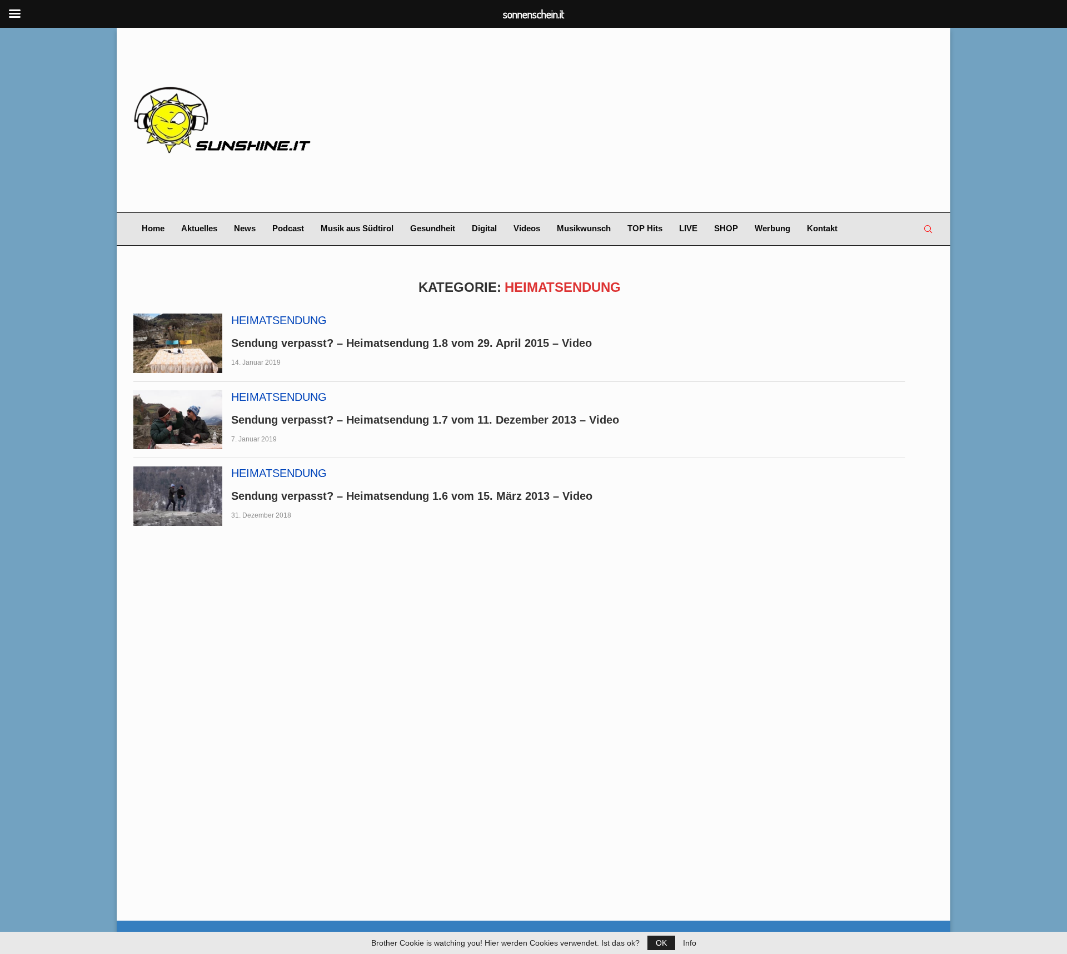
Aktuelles (199, 228)
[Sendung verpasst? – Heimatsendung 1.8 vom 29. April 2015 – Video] (177, 343)
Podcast (288, 228)
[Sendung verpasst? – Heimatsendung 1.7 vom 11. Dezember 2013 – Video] (177, 420)
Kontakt (822, 228)
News (245, 228)
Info (689, 943)
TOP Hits (644, 228)
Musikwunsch (584, 228)
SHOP (726, 228)
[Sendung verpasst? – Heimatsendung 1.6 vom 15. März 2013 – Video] (177, 496)
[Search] (928, 229)
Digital (484, 228)
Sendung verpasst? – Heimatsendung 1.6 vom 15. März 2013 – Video (411, 496)
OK (661, 942)
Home (153, 228)
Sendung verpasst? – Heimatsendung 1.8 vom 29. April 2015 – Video (411, 343)
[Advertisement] (670, 120)
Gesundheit (432, 228)
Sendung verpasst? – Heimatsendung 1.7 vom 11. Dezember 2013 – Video (425, 420)
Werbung (772, 228)
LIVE (688, 228)
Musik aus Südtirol (357, 228)
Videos (526, 228)
